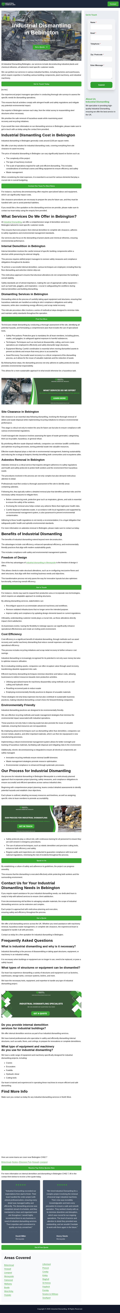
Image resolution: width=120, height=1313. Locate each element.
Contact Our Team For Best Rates (41, 186)
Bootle (7, 1288)
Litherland (46, 1264)
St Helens (46, 1283)
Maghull (45, 1279)
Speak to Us (41, 860)
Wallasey (8, 1284)
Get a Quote (40, 47)
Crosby (45, 1272)
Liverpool (44, 1162)
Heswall (35, 1162)
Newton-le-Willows (50, 1294)
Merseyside (9, 1276)
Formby (45, 1290)
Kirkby (45, 1275)
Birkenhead (6, 1162)
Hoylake (7, 1295)
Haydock (46, 1287)
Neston (15, 1162)
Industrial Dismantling (13, 222)
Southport (46, 1298)
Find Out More (41, 319)
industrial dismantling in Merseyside (41, 563)
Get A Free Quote (41, 1247)
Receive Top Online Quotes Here (41, 1168)
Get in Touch (41, 587)
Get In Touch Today (41, 84)
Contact (113, 4)
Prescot (45, 1268)
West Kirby (8, 1291)
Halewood (8, 1280)
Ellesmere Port (25, 1162)
